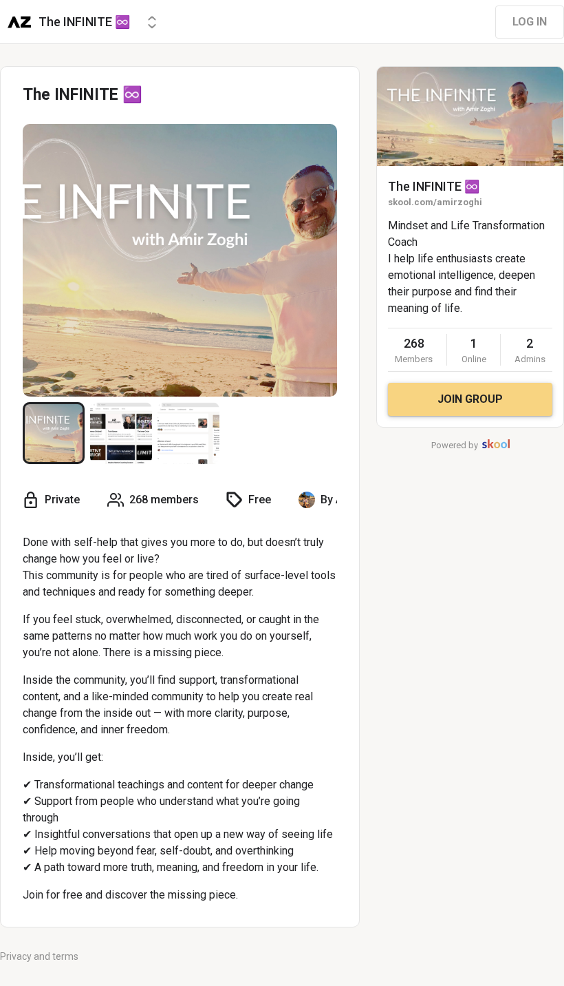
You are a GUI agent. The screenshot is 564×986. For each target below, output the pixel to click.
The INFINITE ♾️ (433, 186)
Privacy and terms (39, 956)
